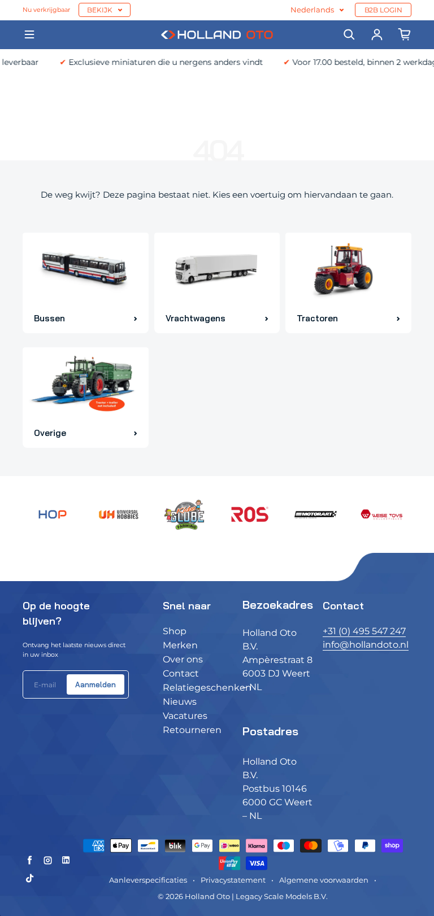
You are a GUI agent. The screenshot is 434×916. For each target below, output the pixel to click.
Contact (181, 673)
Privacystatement (233, 880)
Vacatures (185, 715)
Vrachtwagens (195, 318)
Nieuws (180, 701)
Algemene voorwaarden (323, 880)
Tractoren (317, 318)
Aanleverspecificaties (148, 880)
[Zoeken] (349, 34)
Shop (174, 631)
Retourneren (192, 730)
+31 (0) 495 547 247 (364, 631)
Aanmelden (95, 684)
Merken (180, 645)
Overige (50, 433)
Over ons (183, 659)
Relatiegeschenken (207, 687)
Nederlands (312, 10)
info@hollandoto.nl (366, 644)
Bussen (49, 318)
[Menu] (29, 34)
